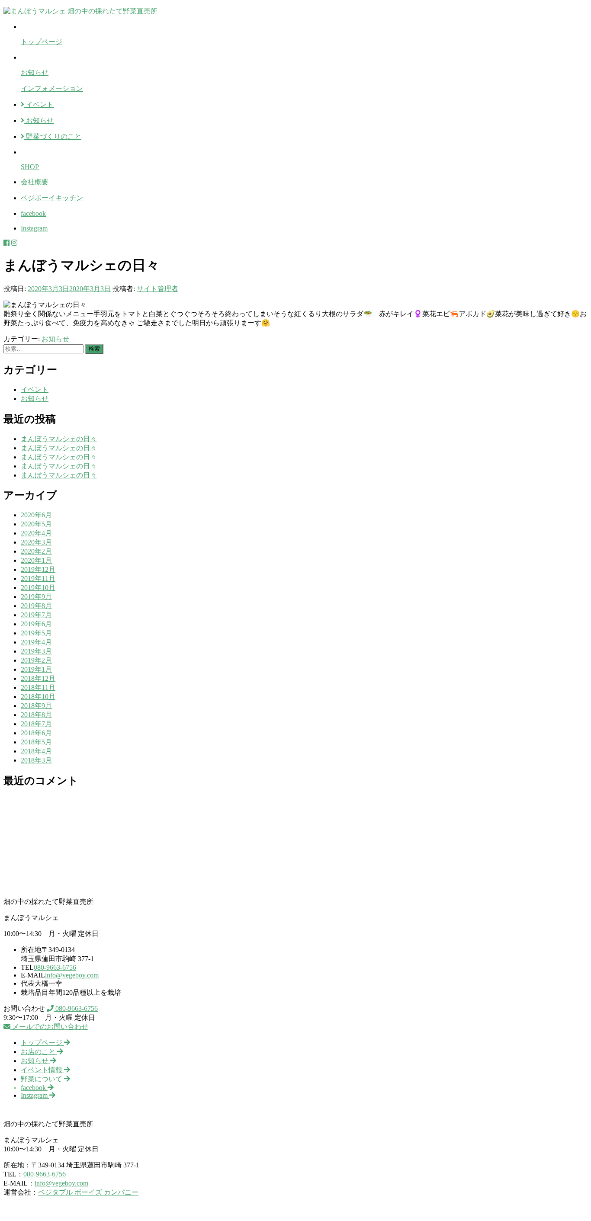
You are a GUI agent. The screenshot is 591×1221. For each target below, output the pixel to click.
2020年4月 (36, 533)
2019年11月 (38, 578)
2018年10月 (38, 696)
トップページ (41, 41)
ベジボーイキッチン (52, 198)
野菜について (42, 1079)
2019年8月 (36, 605)
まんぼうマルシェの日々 (59, 438)
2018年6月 (36, 733)
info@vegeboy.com (72, 975)
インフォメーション (52, 88)
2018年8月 (36, 714)
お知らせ (34, 72)
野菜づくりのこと (52, 136)
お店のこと (39, 1051)
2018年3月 (36, 760)
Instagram (34, 228)
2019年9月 (36, 596)
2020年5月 (36, 524)
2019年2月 (36, 660)
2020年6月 (36, 515)
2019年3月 (36, 651)
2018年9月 (36, 705)
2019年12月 (38, 569)
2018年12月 (38, 678)
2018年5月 (36, 742)
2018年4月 (36, 751)
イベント (39, 104)
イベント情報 (42, 1070)
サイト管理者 (157, 288)
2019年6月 (36, 624)
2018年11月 (38, 687)
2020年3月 (36, 542)
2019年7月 (36, 615)
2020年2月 (36, 551)
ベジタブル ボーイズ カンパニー (88, 1192)
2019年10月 (38, 587)
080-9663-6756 (55, 967)
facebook (33, 213)
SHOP (30, 166)
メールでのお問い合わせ (49, 1026)
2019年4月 (36, 642)
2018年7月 (36, 723)
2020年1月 (36, 560)
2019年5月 (36, 633)
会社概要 (34, 182)
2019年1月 (36, 669)
